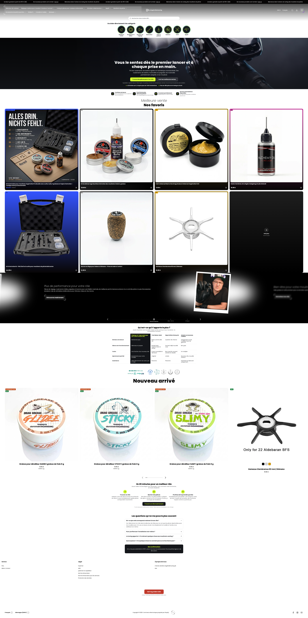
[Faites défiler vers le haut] (173, 612)
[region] (154, 349)
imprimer (80, 566)
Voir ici (80, 2)
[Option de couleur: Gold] (269, 464)
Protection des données (85, 578)
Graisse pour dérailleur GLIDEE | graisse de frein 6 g (41, 464)
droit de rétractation (84, 573)
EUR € (279, 10)
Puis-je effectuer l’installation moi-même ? (140, 531)
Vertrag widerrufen (154, 592)
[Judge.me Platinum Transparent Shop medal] (157, 372)
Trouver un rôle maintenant (154, 504)
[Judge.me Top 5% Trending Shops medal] (177, 372)
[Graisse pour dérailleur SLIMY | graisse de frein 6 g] (191, 424)
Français (284, 10)
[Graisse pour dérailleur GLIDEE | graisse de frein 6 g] (41, 424)
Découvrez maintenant (55, 298)
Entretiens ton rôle (282, 297)
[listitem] (121, 31)
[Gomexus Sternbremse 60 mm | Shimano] (266, 424)
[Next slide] (200, 319)
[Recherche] (292, 10)
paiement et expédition (84, 571)
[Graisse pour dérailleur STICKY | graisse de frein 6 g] (116, 424)
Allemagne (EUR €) (21, 612)
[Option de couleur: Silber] (266, 464)
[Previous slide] (108, 319)
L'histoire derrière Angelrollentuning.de (165, 566)
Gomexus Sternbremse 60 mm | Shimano (266, 469)
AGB (79, 568)
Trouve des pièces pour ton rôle (142, 79)
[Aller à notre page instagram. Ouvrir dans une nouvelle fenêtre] (297, 612)
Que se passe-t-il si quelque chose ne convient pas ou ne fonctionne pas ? (150, 541)
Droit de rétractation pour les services (88, 575)
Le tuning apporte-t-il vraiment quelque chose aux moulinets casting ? (149, 536)
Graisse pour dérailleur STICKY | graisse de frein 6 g (116, 464)
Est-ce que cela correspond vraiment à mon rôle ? (142, 520)
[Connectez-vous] (296, 10)
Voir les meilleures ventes (167, 79)
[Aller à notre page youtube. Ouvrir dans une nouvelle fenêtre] (301, 612)
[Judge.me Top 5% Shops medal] (170, 372)
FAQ (3, 566)
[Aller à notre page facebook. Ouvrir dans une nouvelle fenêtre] (293, 612)
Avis (156, 568)
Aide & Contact (6, 568)
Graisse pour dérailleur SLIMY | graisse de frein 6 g (191, 464)
